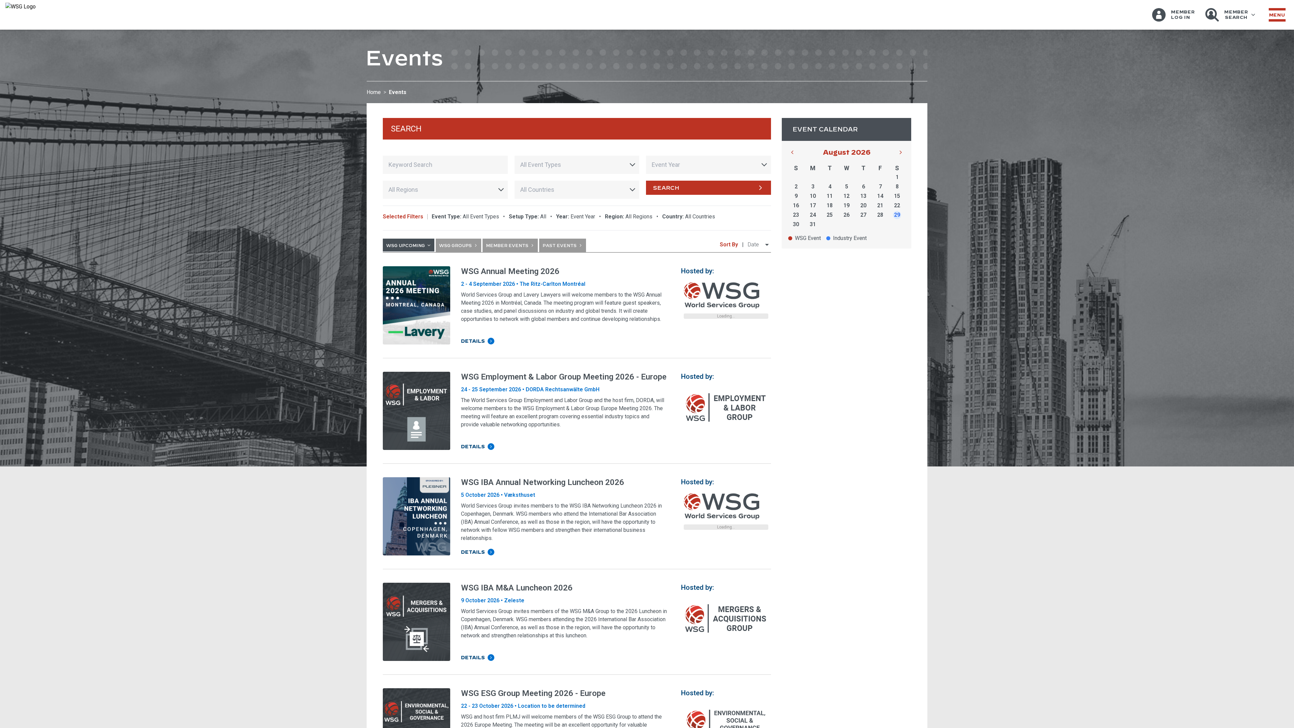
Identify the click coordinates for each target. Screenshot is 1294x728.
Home (374, 92)
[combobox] (577, 165)
